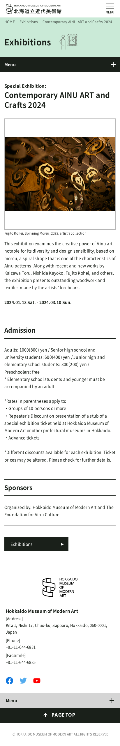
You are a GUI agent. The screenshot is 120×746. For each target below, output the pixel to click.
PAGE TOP (63, 715)
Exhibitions (29, 21)
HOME (9, 21)
